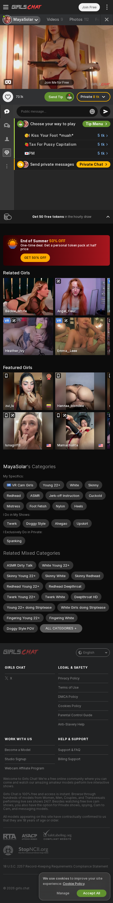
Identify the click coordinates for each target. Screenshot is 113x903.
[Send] (105, 111)
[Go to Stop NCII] (33, 850)
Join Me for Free (56, 82)
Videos (55, 19)
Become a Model (17, 750)
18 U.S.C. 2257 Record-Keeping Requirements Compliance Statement (55, 866)
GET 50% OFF (35, 258)
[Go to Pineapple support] (8, 850)
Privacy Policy (69, 678)
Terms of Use (68, 687)
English (88, 652)
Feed (99, 19)
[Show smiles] (92, 111)
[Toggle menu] (6, 7)
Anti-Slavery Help (71, 724)
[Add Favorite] (8, 97)
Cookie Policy (73, 884)
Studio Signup (15, 759)
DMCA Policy (68, 697)
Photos (79, 19)
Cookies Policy (69, 706)
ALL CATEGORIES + (61, 628)
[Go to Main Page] (34, 7)
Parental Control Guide (75, 715)
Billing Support (69, 759)
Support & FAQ (69, 750)
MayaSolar (15, 466)
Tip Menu (94, 124)
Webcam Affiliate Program (24, 768)
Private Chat (91, 164)
